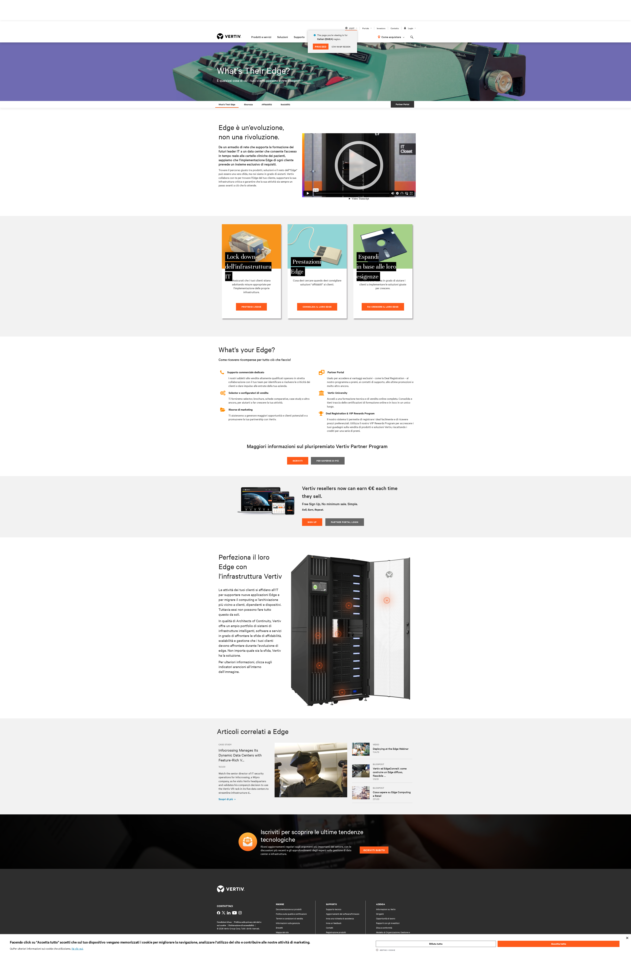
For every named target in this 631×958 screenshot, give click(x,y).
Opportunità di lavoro (385, 918)
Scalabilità (285, 104)
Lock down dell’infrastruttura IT (248, 266)
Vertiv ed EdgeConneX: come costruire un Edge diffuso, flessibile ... (390, 772)
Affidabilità (267, 104)
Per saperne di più (327, 460)
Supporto (299, 37)
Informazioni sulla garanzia (288, 922)
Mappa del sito (282, 932)
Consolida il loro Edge (317, 306)
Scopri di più (226, 799)
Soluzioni (282, 37)
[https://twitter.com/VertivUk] (223, 912)
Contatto (395, 28)
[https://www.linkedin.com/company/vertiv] (229, 912)
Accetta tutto (558, 943)
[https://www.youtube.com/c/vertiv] (234, 912)
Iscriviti (298, 460)
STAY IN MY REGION (341, 46)
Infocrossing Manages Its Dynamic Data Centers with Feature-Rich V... (240, 755)
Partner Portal (402, 104)
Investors (381, 28)
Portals (365, 28)
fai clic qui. (77, 948)
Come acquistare (391, 37)
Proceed (321, 46)
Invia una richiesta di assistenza (340, 918)
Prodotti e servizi (261, 37)
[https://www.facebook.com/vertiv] (218, 912)
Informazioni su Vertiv (386, 909)
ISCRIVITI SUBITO (374, 850)
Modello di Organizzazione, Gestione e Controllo (393, 934)
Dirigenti (380, 913)
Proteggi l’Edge (251, 306)
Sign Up (312, 522)
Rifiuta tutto (436, 943)
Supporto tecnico (333, 909)
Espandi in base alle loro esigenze (376, 266)
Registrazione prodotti (336, 932)
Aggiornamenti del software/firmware (342, 913)
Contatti (329, 927)
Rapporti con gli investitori (388, 922)
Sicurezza (248, 104)
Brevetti (279, 927)
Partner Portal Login (344, 522)
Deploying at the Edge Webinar (391, 748)
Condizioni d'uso (224, 921)
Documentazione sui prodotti (289, 909)
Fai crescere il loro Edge (382, 306)
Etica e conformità (384, 927)
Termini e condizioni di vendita (289, 918)
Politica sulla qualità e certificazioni (291, 913)
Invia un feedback (333, 922)
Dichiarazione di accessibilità (241, 925)
